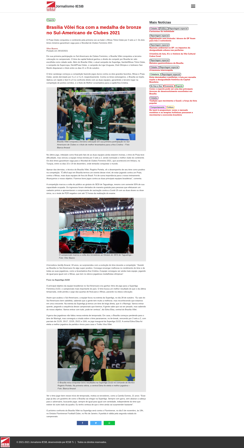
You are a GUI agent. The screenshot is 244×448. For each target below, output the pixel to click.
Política (163, 29)
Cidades (154, 29)
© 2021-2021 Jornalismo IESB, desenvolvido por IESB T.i (45, 442)
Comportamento (157, 107)
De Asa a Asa (156, 86)
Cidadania (155, 74)
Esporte (50, 20)
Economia (169, 86)
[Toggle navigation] (193, 6)
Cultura (170, 107)
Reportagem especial (178, 29)
